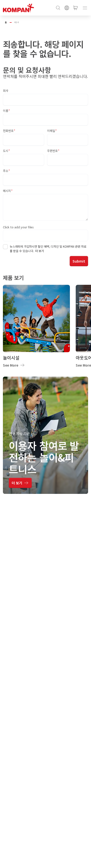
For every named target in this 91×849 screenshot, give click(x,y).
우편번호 (53, 151)
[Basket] (75, 7)
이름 (6, 110)
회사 (5, 90)
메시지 (8, 191)
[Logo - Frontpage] (18, 8)
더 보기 (39, 251)
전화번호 (9, 130)
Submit (79, 261)
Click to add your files (18, 227)
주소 (6, 171)
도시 (6, 151)
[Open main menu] (85, 8)
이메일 (52, 130)
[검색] (58, 7)
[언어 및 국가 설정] (66, 7)
